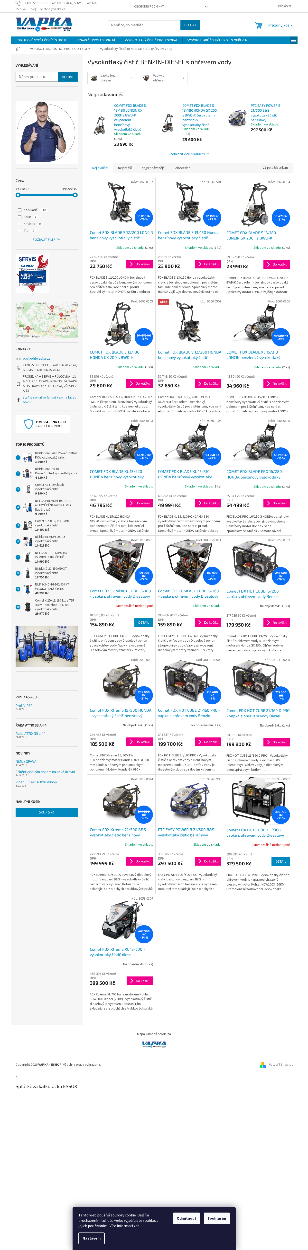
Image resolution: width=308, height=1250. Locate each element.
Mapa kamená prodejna (154, 1034)
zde (137, 1226)
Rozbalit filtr (44, 239)
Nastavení (92, 1238)
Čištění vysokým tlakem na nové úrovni (45, 771)
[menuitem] (41, 40)
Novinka (32, 224)
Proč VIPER (24, 705)
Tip (29, 230)
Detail (143, 622)
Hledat (190, 25)
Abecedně (182, 168)
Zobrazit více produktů (187, 154)
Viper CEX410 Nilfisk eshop (36, 782)
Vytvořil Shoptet (281, 1064)
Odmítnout (186, 1218)
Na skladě (35, 210)
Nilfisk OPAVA (26, 761)
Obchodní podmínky (149, 6)
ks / (46, 812)
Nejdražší (125, 168)
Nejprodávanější (153, 168)
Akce (30, 216)
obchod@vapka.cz (36, 358)
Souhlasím (216, 1218)
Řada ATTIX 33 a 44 (31, 733)
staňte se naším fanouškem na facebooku (49, 400)
